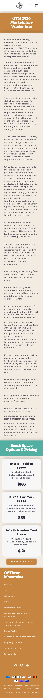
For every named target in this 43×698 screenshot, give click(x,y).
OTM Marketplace (13, 607)
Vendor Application (21, 561)
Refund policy (19, 688)
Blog (6, 601)
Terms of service (12, 692)
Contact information (31, 692)
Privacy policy (33, 688)
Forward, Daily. (11, 654)
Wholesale (9, 596)
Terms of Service (13, 648)
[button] (5, 6)
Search (7, 584)
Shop (6, 590)
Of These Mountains (20, 685)
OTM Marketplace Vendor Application (17, 615)
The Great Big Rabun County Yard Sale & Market (19, 623)
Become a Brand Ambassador (19, 636)
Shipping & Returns (14, 642)
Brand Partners (12, 631)
